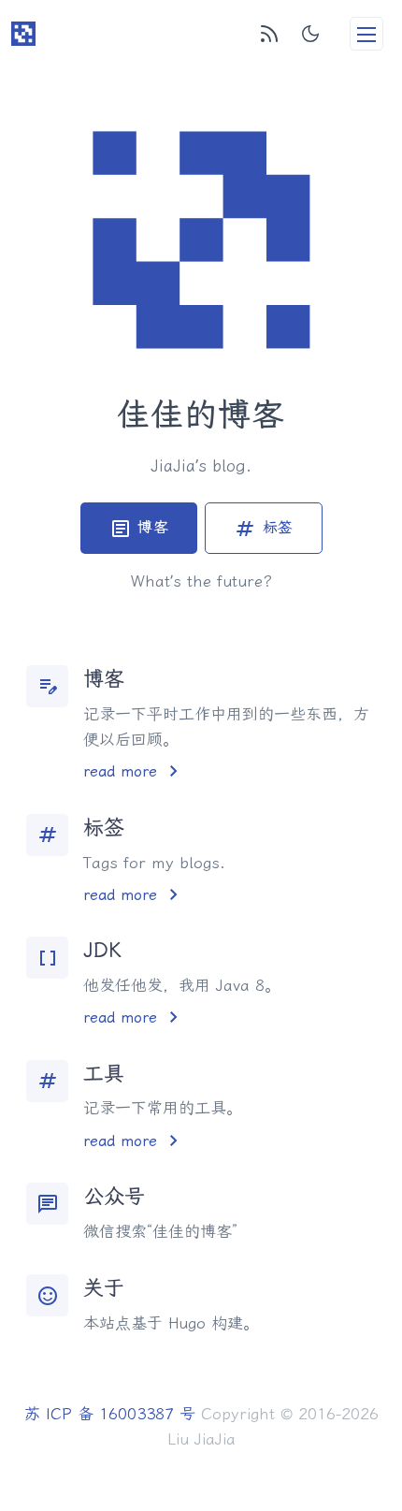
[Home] (23, 34)
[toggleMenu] (366, 34)
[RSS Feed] (269, 34)
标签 (264, 529)
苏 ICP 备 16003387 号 (109, 1413)
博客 (139, 529)
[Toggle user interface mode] (310, 34)
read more (134, 771)
